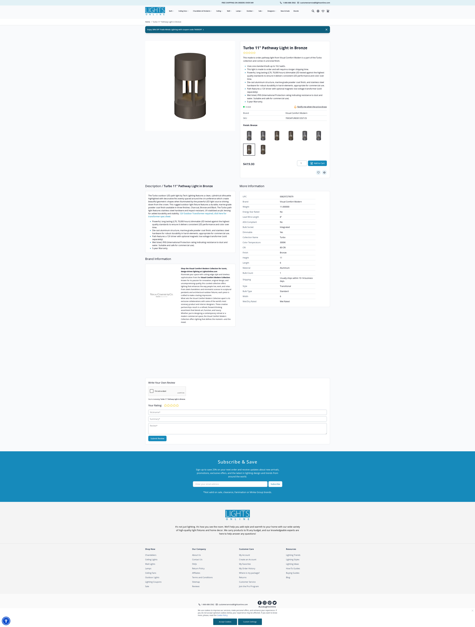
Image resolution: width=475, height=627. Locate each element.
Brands (296, 11)
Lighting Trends (293, 555)
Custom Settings (250, 622)
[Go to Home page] (155, 11)
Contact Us (197, 559)
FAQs (194, 564)
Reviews (196, 586)
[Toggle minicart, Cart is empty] (328, 11)
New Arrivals (285, 11)
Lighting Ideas (292, 564)
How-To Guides (293, 568)
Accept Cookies (225, 622)
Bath (170, 11)
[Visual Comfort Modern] (161, 295)
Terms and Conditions (202, 577)
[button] (6, 621)
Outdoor (250, 11)
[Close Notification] (326, 29)
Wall (228, 11)
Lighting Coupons (153, 582)
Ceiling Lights (151, 559)
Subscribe (275, 484)
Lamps (238, 11)
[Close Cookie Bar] (472, 610)
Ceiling (218, 11)
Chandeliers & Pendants (201, 11)
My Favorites (245, 564)
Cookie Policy (222, 615)
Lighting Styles (292, 559)
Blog (288, 577)
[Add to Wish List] (318, 172)
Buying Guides (292, 573)
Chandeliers (150, 555)
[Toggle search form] (313, 11)
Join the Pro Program (249, 586)
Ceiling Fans (182, 11)
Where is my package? (249, 573)
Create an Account (247, 559)
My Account (244, 555)
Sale (260, 11)
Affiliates (196, 573)
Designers (271, 11)
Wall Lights (150, 564)
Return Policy (198, 568)
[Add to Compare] (324, 172)
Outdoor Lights (152, 577)
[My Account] (318, 11)
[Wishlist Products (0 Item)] (323, 11)
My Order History (247, 568)
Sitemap (196, 582)
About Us (196, 555)
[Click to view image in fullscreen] (190, 86)
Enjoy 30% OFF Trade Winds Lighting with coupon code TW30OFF (174, 29)
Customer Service (247, 582)
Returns (243, 577)
